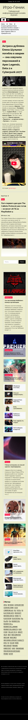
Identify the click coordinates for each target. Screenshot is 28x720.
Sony (20, 629)
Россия (12, 643)
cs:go (16, 607)
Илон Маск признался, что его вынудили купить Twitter (17, 551)
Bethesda (11, 605)
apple (5, 605)
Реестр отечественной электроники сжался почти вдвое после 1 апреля (17, 593)
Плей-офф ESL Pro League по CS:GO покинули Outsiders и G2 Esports (18, 421)
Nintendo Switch (9, 615)
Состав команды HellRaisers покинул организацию (14, 301)
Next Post (4, 196)
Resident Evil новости (11, 629)
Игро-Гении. (14, 7)
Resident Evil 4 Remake (11, 626)
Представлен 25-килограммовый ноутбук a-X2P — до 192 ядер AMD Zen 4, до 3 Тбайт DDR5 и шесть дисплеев (18, 586)
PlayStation (7, 618)
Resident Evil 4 (8, 624)
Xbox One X (13, 637)
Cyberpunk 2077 (8, 610)
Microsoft (18, 613)
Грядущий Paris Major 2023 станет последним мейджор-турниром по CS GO (17, 400)
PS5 (10, 621)
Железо (7, 462)
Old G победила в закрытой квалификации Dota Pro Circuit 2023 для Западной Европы (18, 428)
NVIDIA (17, 615)
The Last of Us (12, 632)
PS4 (22, 618)
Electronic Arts (9, 613)
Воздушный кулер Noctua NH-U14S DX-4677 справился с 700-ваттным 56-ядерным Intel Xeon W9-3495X (14, 518)
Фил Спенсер (8, 645)
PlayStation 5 (16, 618)
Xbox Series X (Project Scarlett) (14, 640)
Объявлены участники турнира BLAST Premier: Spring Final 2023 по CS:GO (17, 386)
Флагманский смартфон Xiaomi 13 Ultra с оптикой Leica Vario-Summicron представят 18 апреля (18, 579)
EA (22, 610)
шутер (11, 653)
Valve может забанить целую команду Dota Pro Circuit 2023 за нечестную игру (14, 378)
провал (6, 653)
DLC (15, 610)
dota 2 (19, 610)
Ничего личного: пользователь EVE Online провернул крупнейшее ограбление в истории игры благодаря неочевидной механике (13, 543)
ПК (8, 643)
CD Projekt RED (19, 605)
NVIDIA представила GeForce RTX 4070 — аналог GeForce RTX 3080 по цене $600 (18, 558)
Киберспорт (8, 297)
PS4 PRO (6, 621)
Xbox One (6, 637)
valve (5, 634)
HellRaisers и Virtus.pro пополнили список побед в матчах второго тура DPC (18, 414)
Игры (5, 643)
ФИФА (17, 643)
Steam (5, 632)
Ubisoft (20, 632)
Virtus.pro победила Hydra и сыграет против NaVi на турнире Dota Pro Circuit (18, 393)
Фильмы (15, 645)
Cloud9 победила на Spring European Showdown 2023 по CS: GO (14, 353)
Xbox (4, 41)
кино (13, 648)
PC (20, 615)
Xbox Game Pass (16, 634)
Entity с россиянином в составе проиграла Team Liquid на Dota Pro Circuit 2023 (18, 407)
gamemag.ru (12, 188)
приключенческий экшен (12, 651)
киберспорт (7, 648)
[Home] (3, 19)
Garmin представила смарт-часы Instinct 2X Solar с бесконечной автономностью (18, 565)
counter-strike (9, 607)
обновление (20, 648)
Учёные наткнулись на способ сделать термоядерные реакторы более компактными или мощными (14, 466)
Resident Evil (16, 621)
